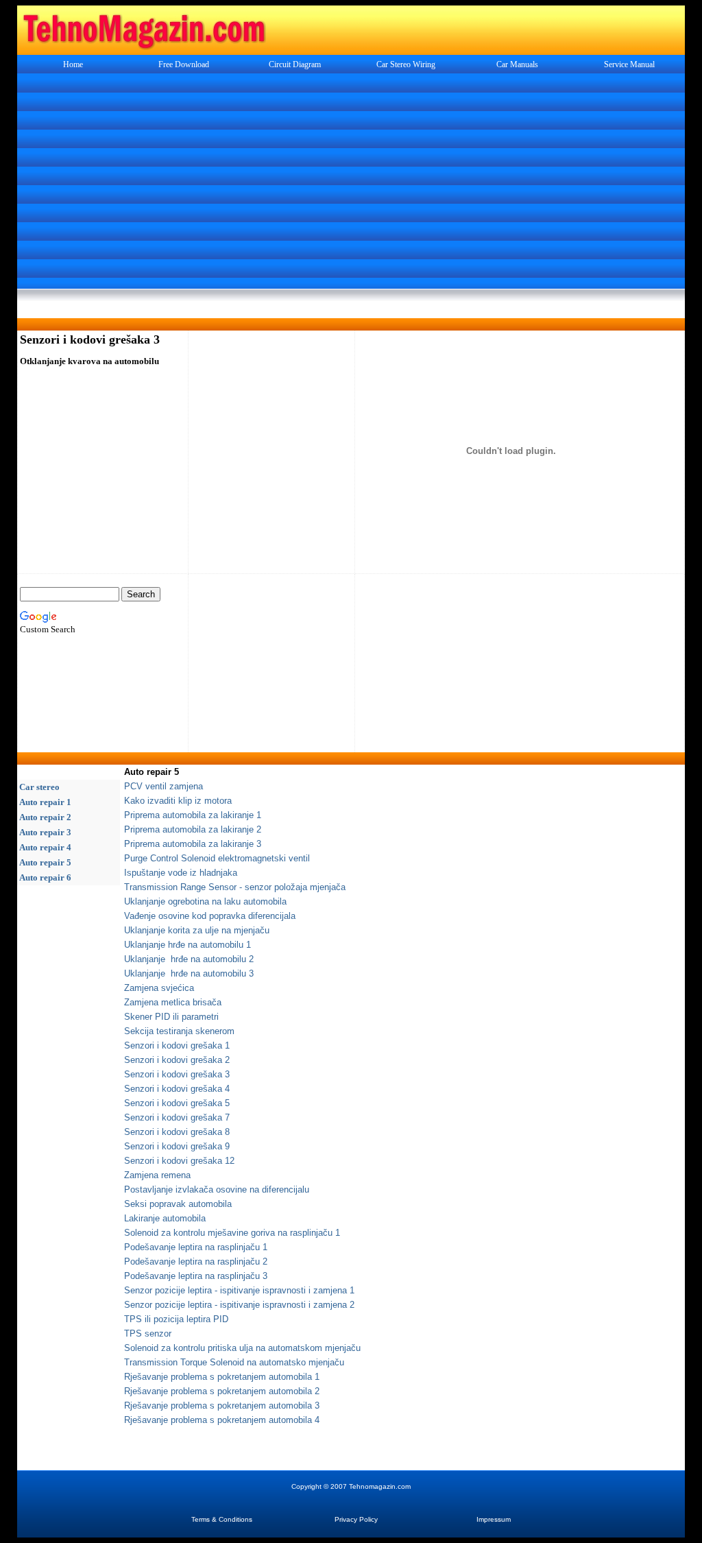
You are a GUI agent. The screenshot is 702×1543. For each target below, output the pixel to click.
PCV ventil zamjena (163, 786)
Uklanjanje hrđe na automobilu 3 (189, 973)
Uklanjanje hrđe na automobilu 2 (189, 959)
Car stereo (39, 787)
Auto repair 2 (45, 817)
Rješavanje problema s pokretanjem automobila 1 (221, 1377)
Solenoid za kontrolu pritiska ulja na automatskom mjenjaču (242, 1348)
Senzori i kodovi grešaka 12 (179, 1161)
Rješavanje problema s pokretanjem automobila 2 (221, 1391)
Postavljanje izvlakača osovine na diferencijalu (216, 1189)
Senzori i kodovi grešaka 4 (177, 1089)
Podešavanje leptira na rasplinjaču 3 (195, 1276)
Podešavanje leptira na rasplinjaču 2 (195, 1261)
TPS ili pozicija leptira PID (176, 1319)
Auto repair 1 (45, 802)
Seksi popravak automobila (178, 1204)
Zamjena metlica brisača (172, 1002)
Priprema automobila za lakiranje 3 (192, 844)
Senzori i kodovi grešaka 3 (177, 1074)
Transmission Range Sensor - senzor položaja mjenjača (235, 887)
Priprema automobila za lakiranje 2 (192, 829)
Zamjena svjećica (159, 988)
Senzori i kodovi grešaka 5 (177, 1103)
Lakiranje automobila (165, 1218)
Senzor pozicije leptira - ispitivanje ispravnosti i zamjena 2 (239, 1305)
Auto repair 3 (45, 832)
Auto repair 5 (45, 862)
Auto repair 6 (45, 877)
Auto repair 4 (45, 847)
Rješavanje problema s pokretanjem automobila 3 (221, 1405)
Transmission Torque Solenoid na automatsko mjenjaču (234, 1362)
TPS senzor (147, 1333)
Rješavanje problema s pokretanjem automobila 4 (221, 1420)
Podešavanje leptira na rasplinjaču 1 (195, 1247)
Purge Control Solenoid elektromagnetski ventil (217, 858)
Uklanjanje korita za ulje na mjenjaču (196, 930)
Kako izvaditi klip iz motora (178, 801)
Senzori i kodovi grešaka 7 (177, 1117)
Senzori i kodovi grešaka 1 (177, 1045)
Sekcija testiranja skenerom (179, 1031)
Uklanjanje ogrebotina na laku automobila (205, 901)
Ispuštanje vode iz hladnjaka (180, 873)
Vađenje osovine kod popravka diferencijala (209, 916)
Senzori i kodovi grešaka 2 (177, 1060)
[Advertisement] (351, 182)
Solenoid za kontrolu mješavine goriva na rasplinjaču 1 (232, 1233)
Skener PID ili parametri (171, 1017)
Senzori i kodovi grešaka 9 (177, 1146)
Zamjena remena (157, 1175)
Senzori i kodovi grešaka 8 (177, 1132)
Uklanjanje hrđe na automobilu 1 (187, 945)
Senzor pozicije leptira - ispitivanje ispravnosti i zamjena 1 (239, 1290)
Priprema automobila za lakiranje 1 (192, 815)
